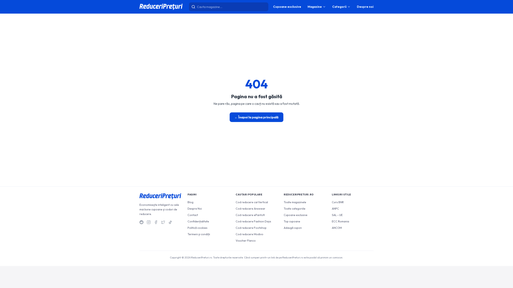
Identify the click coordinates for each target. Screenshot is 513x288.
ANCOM (337, 228)
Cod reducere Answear (250, 208)
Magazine (315, 7)
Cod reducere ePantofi (250, 215)
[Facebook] (156, 222)
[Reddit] (141, 222)
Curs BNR (338, 202)
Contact (193, 215)
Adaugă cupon (293, 228)
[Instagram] (149, 222)
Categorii (339, 7)
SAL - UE (337, 215)
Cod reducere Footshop (251, 228)
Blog (190, 202)
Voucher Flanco (246, 240)
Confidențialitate (198, 221)
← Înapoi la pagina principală (256, 117)
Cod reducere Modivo (249, 234)
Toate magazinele (295, 202)
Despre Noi (195, 208)
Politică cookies (197, 228)
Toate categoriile (294, 208)
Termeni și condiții (199, 234)
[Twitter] (163, 222)
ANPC (335, 208)
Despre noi (365, 7)
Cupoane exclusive (287, 7)
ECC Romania (340, 221)
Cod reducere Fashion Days (253, 221)
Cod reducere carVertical (252, 202)
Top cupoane (292, 221)
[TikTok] (170, 222)
